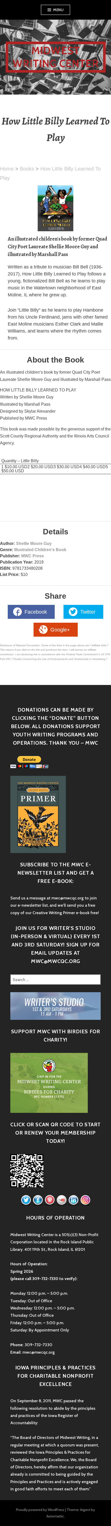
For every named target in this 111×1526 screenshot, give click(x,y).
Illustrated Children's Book (40, 550)
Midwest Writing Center (55, 57)
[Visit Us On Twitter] (26, 1200)
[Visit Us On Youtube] (61, 1200)
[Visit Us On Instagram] (85, 1200)
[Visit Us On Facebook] (38, 1200)
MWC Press (32, 556)
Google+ (60, 630)
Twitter (88, 612)
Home (7, 169)
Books (27, 169)
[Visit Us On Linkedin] (73, 1200)
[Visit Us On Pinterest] (50, 1200)
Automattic (55, 1516)
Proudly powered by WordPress (40, 1509)
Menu (58, 9)
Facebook (36, 612)
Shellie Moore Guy (34, 543)
